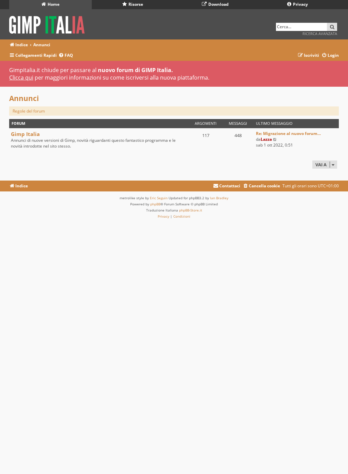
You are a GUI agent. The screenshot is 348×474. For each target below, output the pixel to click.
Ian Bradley (219, 198)
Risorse (135, 4)
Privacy (300, 4)
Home (53, 4)
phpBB (155, 204)
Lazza (266, 139)
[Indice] (49, 24)
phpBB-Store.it (190, 210)
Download (218, 4)
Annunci (24, 98)
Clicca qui (21, 77)
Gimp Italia (25, 134)
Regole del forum (29, 111)
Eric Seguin (159, 198)
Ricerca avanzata (319, 33)
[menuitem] (65, 55)
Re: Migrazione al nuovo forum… (288, 133)
